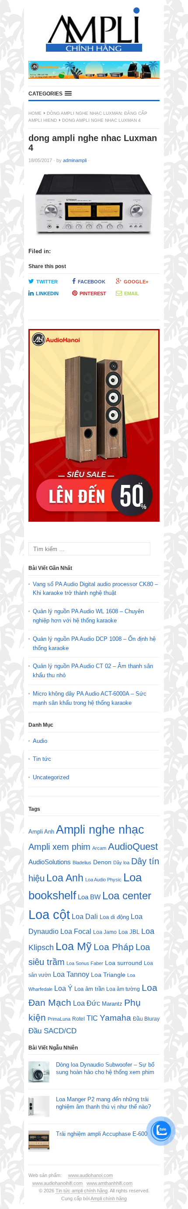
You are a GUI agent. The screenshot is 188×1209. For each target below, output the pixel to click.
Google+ (136, 281)
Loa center (126, 895)
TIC (92, 1018)
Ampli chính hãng (109, 1198)
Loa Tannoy (71, 974)
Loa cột (49, 914)
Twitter (47, 281)
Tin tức (42, 759)
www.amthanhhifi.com (109, 1183)
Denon (102, 862)
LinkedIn (47, 293)
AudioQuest (133, 846)
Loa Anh (65, 878)
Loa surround (123, 963)
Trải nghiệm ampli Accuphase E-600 (101, 1134)
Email (131, 293)
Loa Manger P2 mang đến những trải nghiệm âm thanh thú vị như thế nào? (103, 1103)
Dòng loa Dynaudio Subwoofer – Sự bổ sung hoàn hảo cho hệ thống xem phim (105, 1068)
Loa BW (89, 897)
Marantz (112, 1004)
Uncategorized (51, 777)
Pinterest (93, 293)
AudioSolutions (49, 862)
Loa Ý (63, 988)
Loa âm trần (89, 989)
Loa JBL (128, 932)
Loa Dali (85, 916)
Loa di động (114, 917)
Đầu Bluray (146, 1019)
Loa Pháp (114, 947)
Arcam (99, 848)
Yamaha (115, 1017)
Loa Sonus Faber (84, 963)
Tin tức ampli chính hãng (82, 1190)
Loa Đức (86, 1003)
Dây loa (121, 862)
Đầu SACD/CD (52, 1030)
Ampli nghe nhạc (100, 829)
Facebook (91, 281)
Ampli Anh (41, 832)
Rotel (78, 1019)
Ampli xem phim (59, 847)
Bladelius (82, 862)
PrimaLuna (59, 1019)
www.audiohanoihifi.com (57, 1183)
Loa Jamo (105, 932)
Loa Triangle (108, 975)
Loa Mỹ (74, 946)
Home (35, 113)
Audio (40, 741)
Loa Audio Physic (103, 879)
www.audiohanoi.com (90, 1175)
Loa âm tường (123, 989)
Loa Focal (75, 931)
